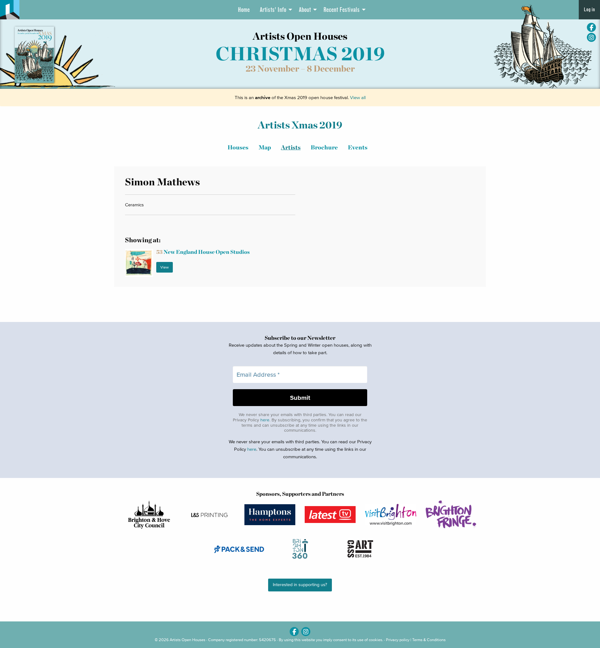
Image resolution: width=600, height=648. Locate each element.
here (264, 420)
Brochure (324, 147)
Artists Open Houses (187, 639)
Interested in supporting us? (300, 584)
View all (358, 97)
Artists (291, 147)
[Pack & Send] (239, 549)
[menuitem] (244, 9)
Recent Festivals (341, 9)
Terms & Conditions (429, 639)
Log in (589, 10)
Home (244, 9)
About (305, 9)
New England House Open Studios (203, 252)
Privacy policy (397, 639)
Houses (238, 147)
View (164, 267)
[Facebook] (591, 27)
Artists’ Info (273, 9)
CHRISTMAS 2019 (300, 53)
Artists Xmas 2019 (300, 125)
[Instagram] (591, 37)
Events (358, 147)
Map (264, 147)
